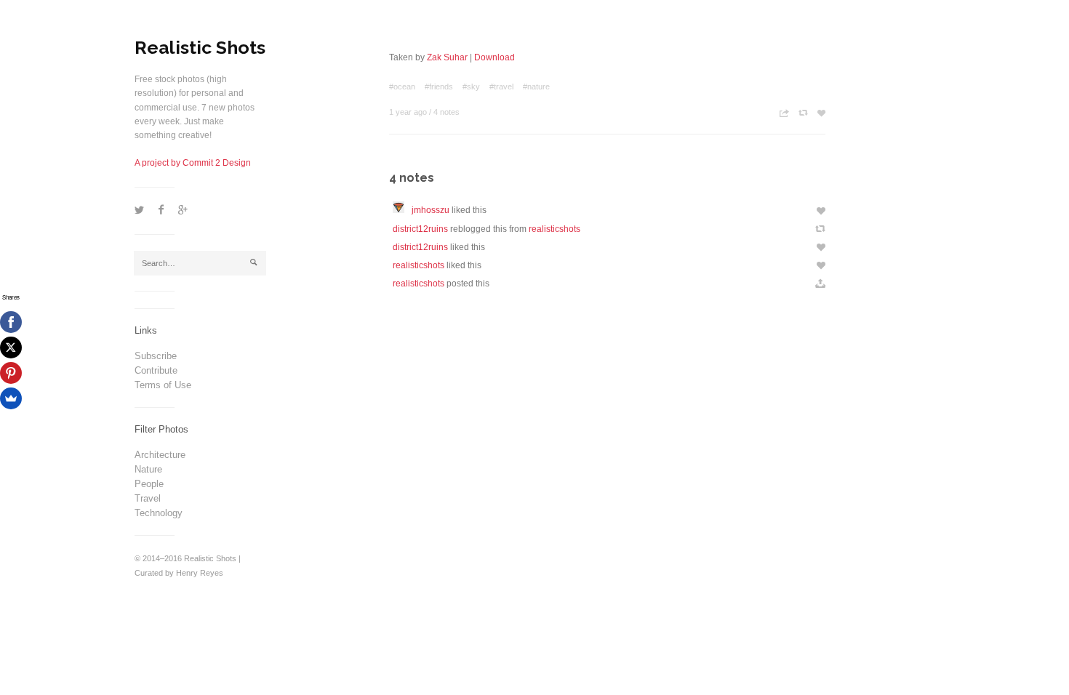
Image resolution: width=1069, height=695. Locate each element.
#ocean (402, 86)
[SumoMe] (11, 398)
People (149, 483)
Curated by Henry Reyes (179, 573)
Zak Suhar (447, 57)
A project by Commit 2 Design (193, 163)
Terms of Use (163, 384)
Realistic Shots (200, 47)
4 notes (446, 112)
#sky (471, 86)
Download (494, 57)
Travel (148, 498)
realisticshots (554, 229)
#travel (501, 86)
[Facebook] (11, 322)
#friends (439, 86)
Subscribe (156, 355)
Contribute (156, 370)
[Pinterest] (11, 373)
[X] (11, 347)
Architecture (160, 454)
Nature (148, 469)
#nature (536, 86)
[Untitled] (402, 210)
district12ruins (420, 229)
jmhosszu (430, 210)
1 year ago (408, 112)
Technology (159, 512)
